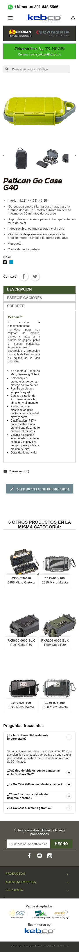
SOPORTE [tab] (15, 306)
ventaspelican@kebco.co (45, 54)
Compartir (23, 276)
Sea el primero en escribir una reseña (39, 489)
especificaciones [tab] (24, 298)
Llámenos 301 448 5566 (36, 7)
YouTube (39, 855)
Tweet (35, 276)
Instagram (49, 855)
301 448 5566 (39, 48)
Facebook (29, 855)
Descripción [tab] (19, 289)
